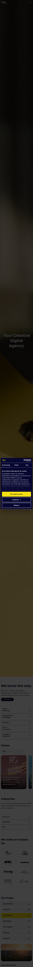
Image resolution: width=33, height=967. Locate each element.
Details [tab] (16, 465)
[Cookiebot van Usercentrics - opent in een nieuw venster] (23, 460)
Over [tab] (27, 465)
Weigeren (16, 505)
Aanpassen (15, 499)
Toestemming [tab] (6, 465)
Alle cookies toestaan (16, 494)
